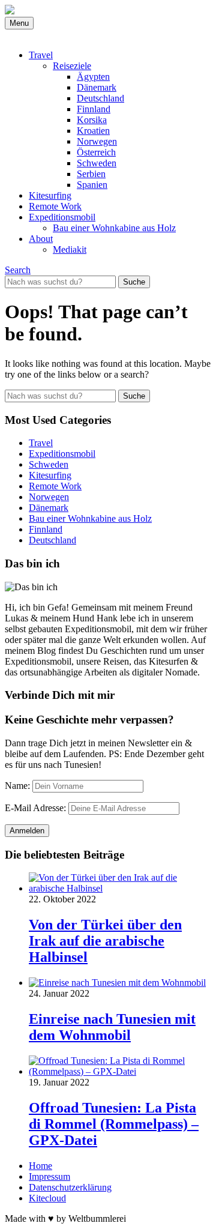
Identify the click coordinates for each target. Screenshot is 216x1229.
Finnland (93, 109)
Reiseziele (72, 66)
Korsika (92, 120)
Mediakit (69, 249)
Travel (41, 55)
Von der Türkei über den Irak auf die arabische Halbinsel (105, 941)
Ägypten (93, 76)
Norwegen (97, 141)
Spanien (92, 185)
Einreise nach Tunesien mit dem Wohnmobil (112, 1027)
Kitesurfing (50, 195)
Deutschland (100, 98)
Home (40, 1166)
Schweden (96, 163)
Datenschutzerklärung (70, 1187)
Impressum (49, 1176)
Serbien (91, 174)
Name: (17, 786)
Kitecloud (47, 1198)
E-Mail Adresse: (35, 808)
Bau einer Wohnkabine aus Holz (114, 228)
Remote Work (55, 206)
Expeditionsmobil (62, 217)
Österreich (96, 152)
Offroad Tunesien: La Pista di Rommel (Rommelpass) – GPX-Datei (114, 1124)
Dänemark (96, 87)
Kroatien (93, 130)
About (41, 239)
